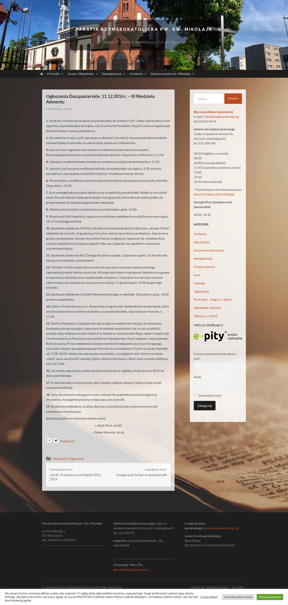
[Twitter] (56, 441)
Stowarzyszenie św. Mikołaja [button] (170, 73)
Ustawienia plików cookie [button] (238, 597)
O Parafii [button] (53, 73)
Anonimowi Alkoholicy (209, 250)
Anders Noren (217, 587)
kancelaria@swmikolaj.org (221, 116)
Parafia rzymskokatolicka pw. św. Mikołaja (144, 29)
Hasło (198, 377)
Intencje (199, 283)
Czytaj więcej (208, 597)
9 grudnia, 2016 (58, 109)
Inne (197, 275)
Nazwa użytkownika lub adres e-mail (215, 356)
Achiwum (200, 234)
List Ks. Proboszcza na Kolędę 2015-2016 (76, 474)
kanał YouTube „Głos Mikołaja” (214, 194)
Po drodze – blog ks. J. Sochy (213, 299)
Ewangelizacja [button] (112, 73)
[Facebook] (49, 441)
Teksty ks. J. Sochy (206, 316)
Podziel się (67, 441)
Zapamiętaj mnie (209, 395)
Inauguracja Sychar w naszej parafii (141, 472)
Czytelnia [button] (136, 73)
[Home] (41, 74)
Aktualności (61, 458)
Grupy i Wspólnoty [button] (81, 73)
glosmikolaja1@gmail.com (130, 569)
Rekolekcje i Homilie (207, 307)
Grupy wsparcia (204, 266)
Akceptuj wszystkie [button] (270, 597)
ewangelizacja (203, 258)
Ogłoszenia (77, 458)
